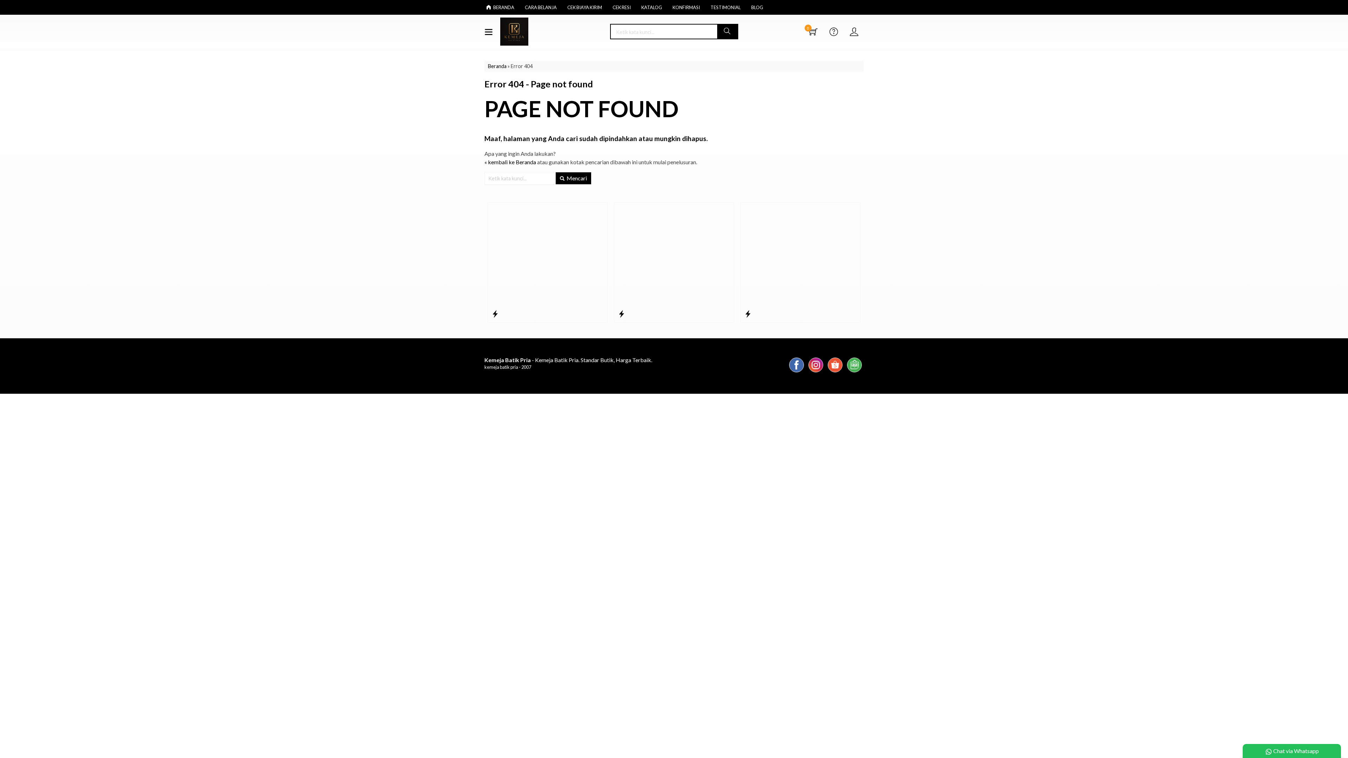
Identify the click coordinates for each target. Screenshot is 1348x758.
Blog (757, 7)
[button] (727, 32)
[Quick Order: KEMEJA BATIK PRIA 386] (495, 313)
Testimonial (726, 7)
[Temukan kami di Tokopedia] (854, 371)
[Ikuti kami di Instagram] (816, 371)
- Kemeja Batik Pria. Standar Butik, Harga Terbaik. (568, 360)
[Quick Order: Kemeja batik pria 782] (748, 313)
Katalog (651, 7)
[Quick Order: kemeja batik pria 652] (621, 313)
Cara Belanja (541, 7)
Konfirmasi (686, 7)
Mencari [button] (576, 178)
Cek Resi (622, 7)
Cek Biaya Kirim (584, 7)
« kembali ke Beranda (510, 162)
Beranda (503, 7)
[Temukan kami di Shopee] (835, 371)
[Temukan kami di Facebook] (796, 371)
